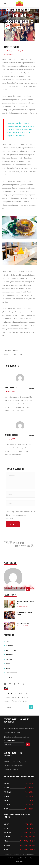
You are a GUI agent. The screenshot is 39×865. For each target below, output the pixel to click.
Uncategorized (11, 673)
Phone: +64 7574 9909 (12, 732)
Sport (24, 51)
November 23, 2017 (22, 606)
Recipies (7, 701)
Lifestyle (9, 659)
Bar (5, 350)
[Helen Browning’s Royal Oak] (9, 604)
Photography (23, 697)
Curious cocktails (23, 623)
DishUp (9, 350)
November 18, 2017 (22, 626)
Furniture (9, 646)
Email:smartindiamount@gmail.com (17, 737)
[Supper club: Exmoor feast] (9, 615)
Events (15, 350)
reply (31, 388)
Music (14, 697)
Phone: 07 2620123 (11, 770)
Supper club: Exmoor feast (24, 613)
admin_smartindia (13, 51)
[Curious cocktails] (9, 626)
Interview (9, 655)
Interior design (11, 650)
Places (8, 664)
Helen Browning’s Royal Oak (25, 603)
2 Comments (9, 54)
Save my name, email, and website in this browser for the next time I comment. (20, 515)
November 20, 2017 (22, 617)
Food (7, 641)
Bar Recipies (12, 694)
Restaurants (16, 701)
